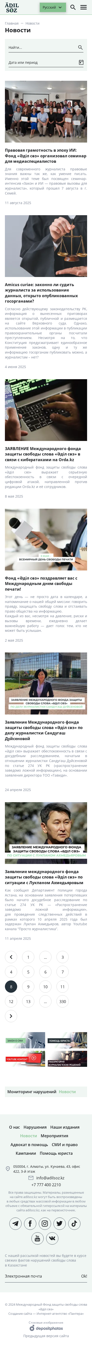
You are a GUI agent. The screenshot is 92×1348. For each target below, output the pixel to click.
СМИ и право (65, 1144)
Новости (67, 1091)
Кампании (26, 1153)
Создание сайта (20, 1313)
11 (62, 987)
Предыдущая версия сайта (46, 1335)
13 (28, 1001)
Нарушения (35, 1127)
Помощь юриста (56, 1153)
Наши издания (64, 1127)
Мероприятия (54, 1135)
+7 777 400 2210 (46, 1184)
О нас (14, 1127)
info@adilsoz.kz (50, 1178)
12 (11, 1001)
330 (62, 1001)
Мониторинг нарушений (31, 1091)
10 (45, 987)
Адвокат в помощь (29, 1144)
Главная (12, 23)
